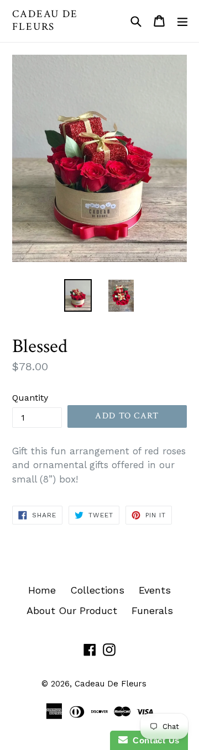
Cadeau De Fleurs (45, 21)
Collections (97, 590)
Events (155, 590)
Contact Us (154, 740)
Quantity (30, 397)
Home (42, 590)
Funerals (152, 610)
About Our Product (72, 610)
